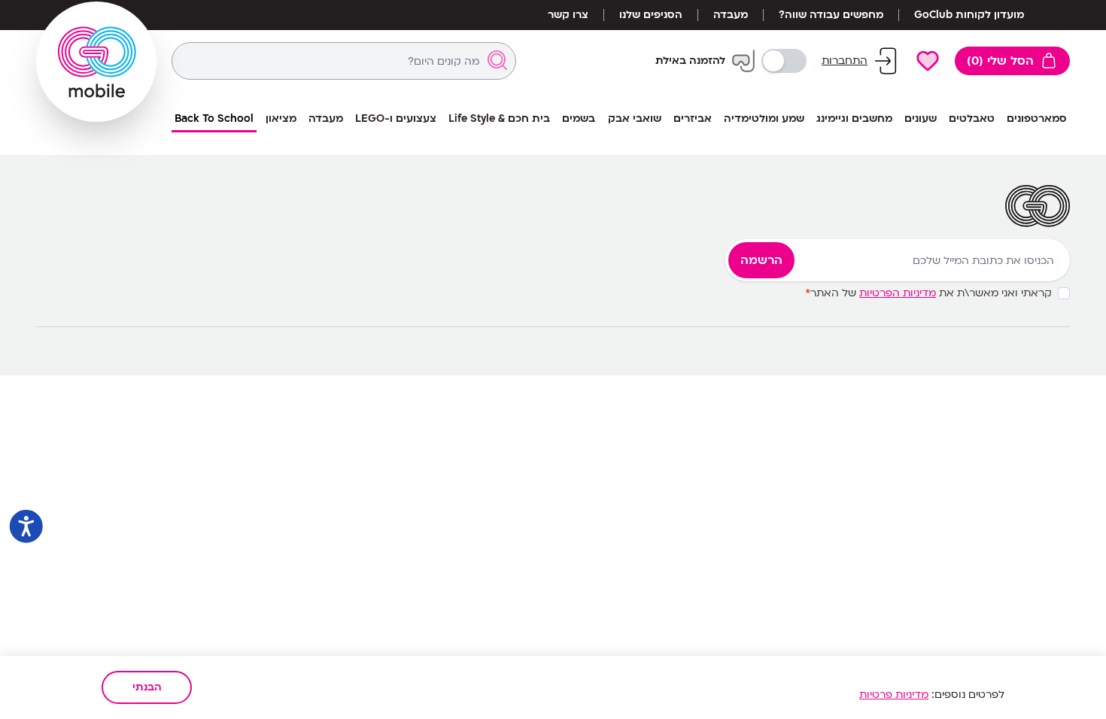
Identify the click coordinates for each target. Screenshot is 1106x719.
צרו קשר (568, 15)
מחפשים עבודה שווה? (831, 15)
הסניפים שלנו (650, 15)
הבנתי (147, 687)
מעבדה (730, 15)
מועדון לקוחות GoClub (969, 15)
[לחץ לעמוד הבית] (96, 62)
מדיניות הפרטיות (897, 293)
